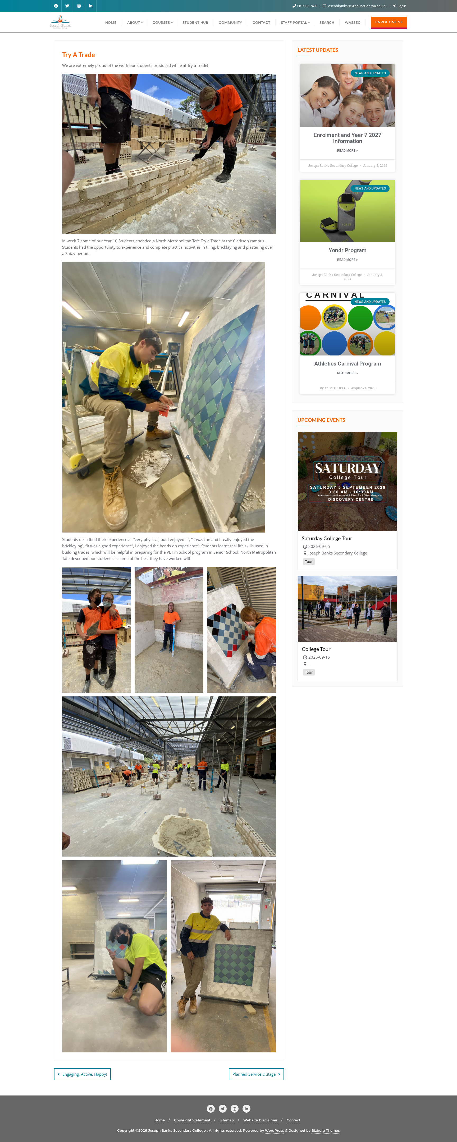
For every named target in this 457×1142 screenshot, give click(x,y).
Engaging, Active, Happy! (84, 1074)
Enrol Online (389, 22)
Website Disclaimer (260, 1120)
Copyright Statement (192, 1120)
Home (159, 1120)
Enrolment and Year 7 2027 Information (347, 138)
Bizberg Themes (326, 1130)
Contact (293, 1120)
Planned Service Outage (254, 1074)
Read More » (347, 150)
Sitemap (227, 1120)
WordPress (274, 1130)
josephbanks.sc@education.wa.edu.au (357, 5)
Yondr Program (348, 250)
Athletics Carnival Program (347, 363)
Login (401, 5)
